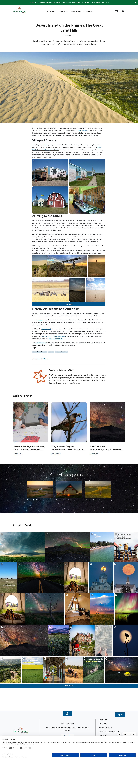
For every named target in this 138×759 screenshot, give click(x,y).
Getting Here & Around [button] (35, 500)
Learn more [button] (17, 454)
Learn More (105, 2)
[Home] (19, 10)
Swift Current (46, 329)
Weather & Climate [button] (91, 500)
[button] (120, 714)
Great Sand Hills (83, 131)
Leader (40, 320)
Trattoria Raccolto (59, 336)
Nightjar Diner (46, 336)
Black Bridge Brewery (56, 339)
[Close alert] (135, 2)
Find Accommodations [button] (64, 500)
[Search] (123, 11)
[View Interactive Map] (116, 11)
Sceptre (44, 145)
